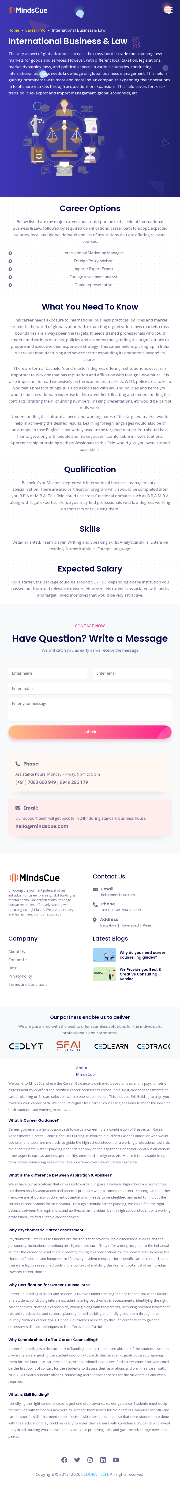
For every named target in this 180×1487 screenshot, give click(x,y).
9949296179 (131, 910)
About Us (16, 951)
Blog (12, 968)
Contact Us (18, 959)
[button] (168, 9)
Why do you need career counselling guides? (142, 955)
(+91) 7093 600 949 (35, 782)
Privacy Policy (20, 976)
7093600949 (110, 910)
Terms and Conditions (27, 984)
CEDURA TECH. (95, 1474)
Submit (90, 732)
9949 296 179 (74, 782)
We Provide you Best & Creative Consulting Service (140, 974)
